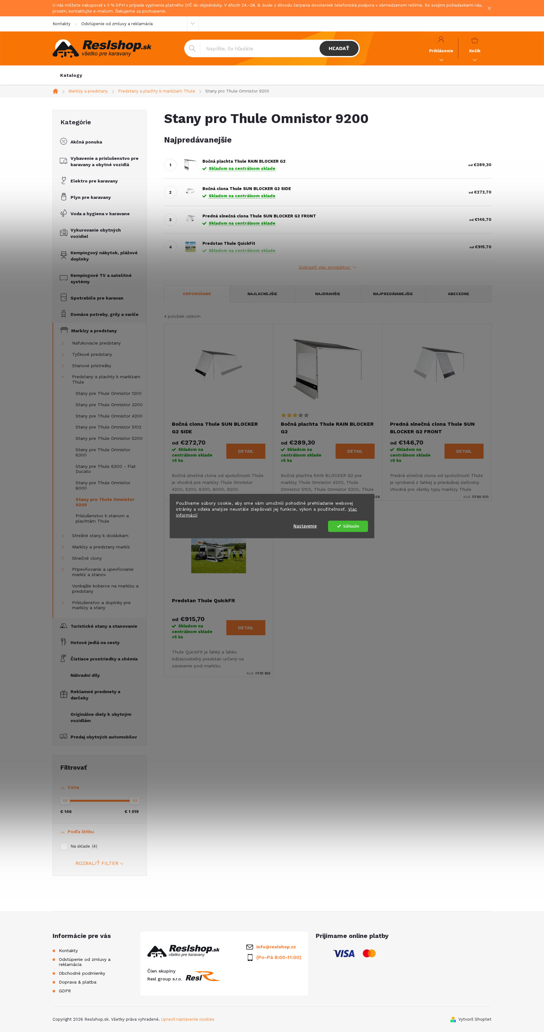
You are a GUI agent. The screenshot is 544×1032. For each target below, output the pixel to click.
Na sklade (83, 846)
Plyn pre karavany (91, 197)
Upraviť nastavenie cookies (187, 1019)
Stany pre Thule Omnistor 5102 (108, 426)
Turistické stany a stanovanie (104, 626)
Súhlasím (351, 526)
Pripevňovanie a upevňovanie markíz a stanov (102, 572)
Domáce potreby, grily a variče (105, 314)
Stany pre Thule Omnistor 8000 (103, 485)
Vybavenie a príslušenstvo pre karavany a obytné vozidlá (105, 161)
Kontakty (62, 23)
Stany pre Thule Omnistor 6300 (103, 452)
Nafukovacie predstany (96, 342)
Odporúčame (197, 294)
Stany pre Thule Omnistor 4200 (109, 415)
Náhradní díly (85, 675)
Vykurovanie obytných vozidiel (96, 233)
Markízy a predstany (94, 330)
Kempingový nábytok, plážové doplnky (104, 255)
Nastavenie (305, 526)
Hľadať (339, 48)
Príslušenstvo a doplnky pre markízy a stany (101, 605)
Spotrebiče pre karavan (97, 297)
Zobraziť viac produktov (325, 267)
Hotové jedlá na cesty (95, 642)
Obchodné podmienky (82, 973)
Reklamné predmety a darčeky (95, 694)
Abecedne (458, 294)
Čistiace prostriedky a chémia (104, 658)
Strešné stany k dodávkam (100, 535)
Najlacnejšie (262, 294)
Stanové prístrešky (91, 365)
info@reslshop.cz (276, 946)
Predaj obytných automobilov (104, 736)
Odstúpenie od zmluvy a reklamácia (117, 23)
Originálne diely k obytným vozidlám (101, 717)
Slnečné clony (87, 558)
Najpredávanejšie (393, 294)
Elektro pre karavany (94, 180)
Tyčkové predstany (92, 354)
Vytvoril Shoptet (474, 1019)
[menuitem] (71, 75)
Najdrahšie (327, 294)
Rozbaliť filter (97, 863)
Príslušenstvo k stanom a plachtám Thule (102, 518)
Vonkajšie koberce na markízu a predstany (105, 588)
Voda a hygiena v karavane (100, 213)
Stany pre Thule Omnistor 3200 (109, 404)
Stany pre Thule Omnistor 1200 (109, 393)
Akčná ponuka (86, 141)
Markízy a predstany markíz (101, 546)
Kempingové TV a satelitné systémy (101, 278)
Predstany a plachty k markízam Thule (106, 379)
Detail (246, 451)
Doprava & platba (77, 981)
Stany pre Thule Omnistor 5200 (109, 438)
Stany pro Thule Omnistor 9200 (105, 502)
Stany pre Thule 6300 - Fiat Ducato (106, 469)
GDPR (65, 990)
